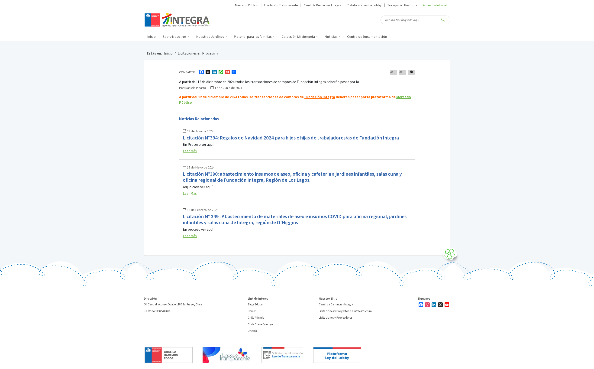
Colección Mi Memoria (298, 36)
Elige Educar (255, 304)
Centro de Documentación (367, 36)
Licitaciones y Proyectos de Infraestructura (345, 311)
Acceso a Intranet (435, 5)
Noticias (331, 36)
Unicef (251, 311)
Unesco (252, 331)
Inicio (151, 36)
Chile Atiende (256, 318)
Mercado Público (246, 5)
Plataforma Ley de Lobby (364, 5)
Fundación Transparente (281, 5)
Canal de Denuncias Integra (322, 5)
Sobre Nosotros (175, 36)
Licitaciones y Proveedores (335, 318)
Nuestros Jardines (210, 36)
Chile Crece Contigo (260, 324)
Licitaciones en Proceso (196, 53)
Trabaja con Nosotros (402, 5)
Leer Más (190, 151)
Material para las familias (253, 36)
